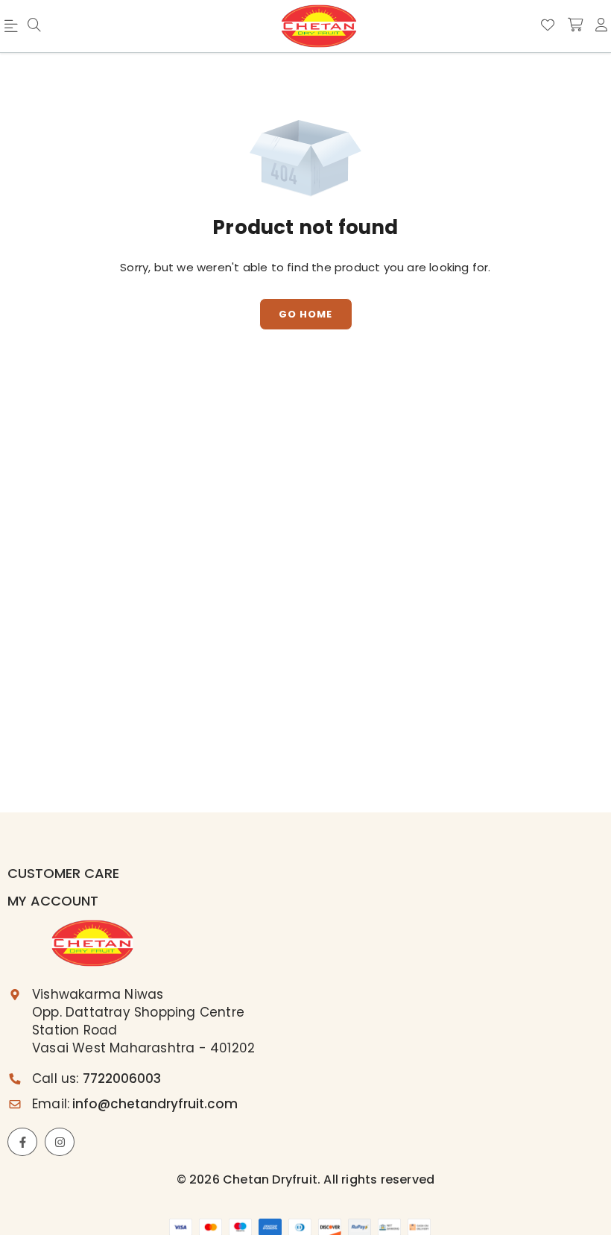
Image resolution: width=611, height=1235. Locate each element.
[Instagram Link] (60, 1142)
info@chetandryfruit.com (155, 1104)
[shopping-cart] (575, 25)
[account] (601, 25)
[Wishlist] (547, 25)
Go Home (305, 314)
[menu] (34, 26)
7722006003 (122, 1078)
